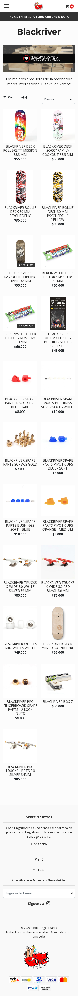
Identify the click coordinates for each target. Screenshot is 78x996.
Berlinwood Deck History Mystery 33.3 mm (20, 338)
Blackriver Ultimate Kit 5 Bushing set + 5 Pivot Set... (58, 340)
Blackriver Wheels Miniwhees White (20, 646)
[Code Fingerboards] (39, 6)
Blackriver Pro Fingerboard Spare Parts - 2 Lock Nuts (20, 707)
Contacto (39, 870)
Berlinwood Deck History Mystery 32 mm (58, 277)
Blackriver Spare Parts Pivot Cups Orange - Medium (57, 525)
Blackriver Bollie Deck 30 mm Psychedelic (20, 211)
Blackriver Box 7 (58, 701)
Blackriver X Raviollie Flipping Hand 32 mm (20, 277)
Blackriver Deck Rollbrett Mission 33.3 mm (20, 150)
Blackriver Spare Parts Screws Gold (20, 462)
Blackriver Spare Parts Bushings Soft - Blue (20, 525)
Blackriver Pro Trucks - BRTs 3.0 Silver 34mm (20, 770)
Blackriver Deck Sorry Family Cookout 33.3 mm (57, 150)
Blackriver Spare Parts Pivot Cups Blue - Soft (57, 464)
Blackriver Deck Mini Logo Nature (58, 646)
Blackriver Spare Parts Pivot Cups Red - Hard (20, 403)
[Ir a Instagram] (48, 904)
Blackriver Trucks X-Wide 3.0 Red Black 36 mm (57, 586)
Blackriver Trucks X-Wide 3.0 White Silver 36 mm (20, 586)
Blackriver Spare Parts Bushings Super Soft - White (57, 403)
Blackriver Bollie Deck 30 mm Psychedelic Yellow (58, 213)
